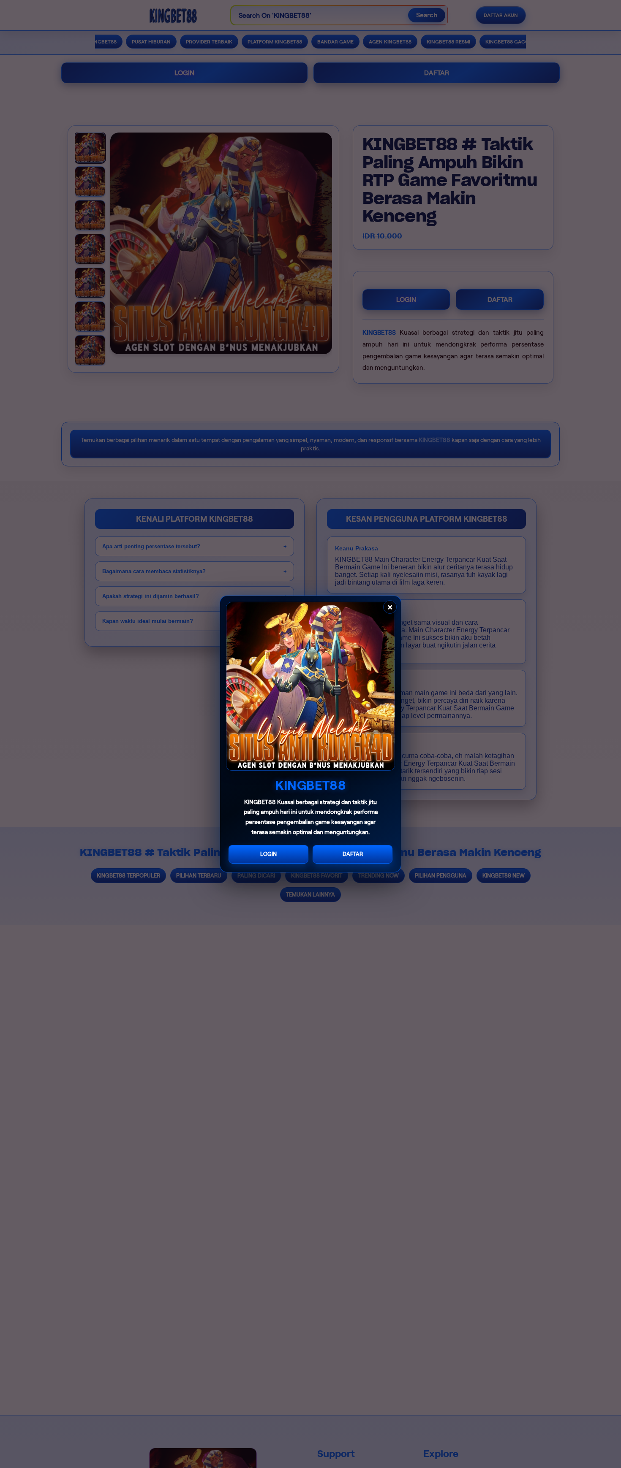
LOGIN (268, 854)
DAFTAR (353, 854)
